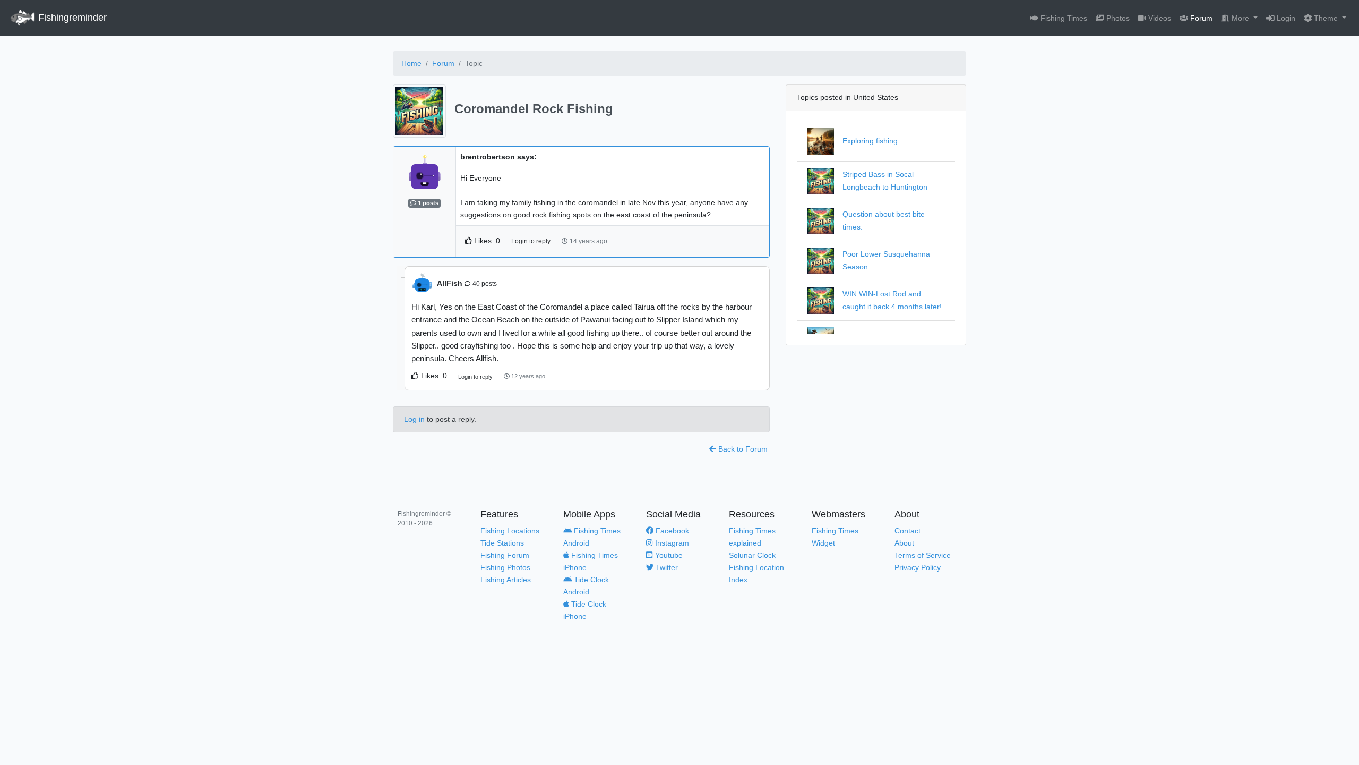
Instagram (671, 543)
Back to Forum (742, 449)
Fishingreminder (71, 17)
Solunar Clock (752, 555)
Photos (1117, 18)
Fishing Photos (505, 567)
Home (411, 63)
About (904, 543)
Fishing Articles (505, 579)
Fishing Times (1062, 18)
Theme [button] (1326, 18)
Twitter (665, 567)
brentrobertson (488, 156)
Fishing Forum (504, 555)
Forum (1200, 18)
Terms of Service (922, 555)
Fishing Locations (509, 530)
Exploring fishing (870, 141)
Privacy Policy (917, 567)
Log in (414, 419)
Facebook (671, 530)
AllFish (467, 283)
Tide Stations (502, 543)
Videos (1158, 18)
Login (1285, 18)
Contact (907, 530)
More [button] (1240, 18)
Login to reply (531, 241)
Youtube (668, 555)
